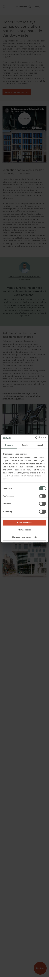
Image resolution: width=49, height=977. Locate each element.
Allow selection (24, 530)
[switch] (42, 496)
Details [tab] (24, 445)
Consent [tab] (9, 445)
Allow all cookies (24, 522)
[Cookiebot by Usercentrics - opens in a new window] (35, 438)
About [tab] (40, 445)
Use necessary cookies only (24, 537)
